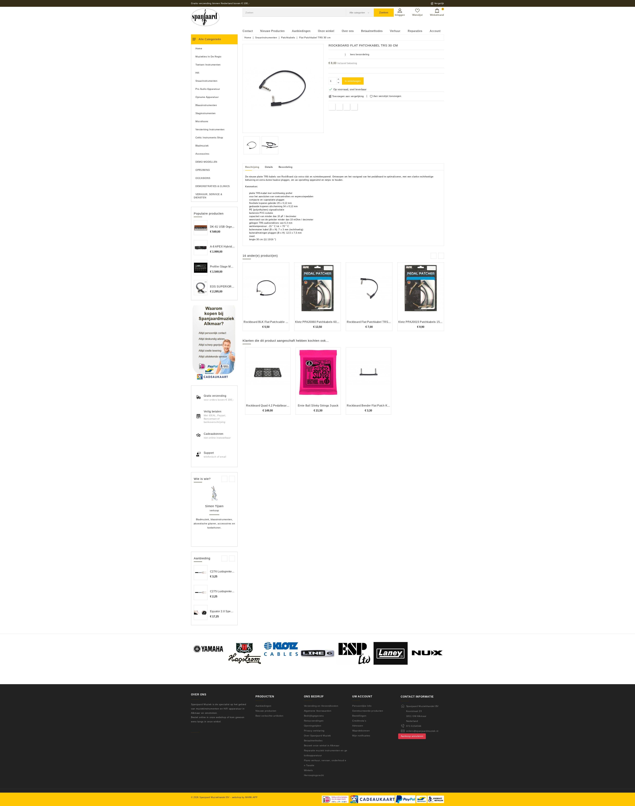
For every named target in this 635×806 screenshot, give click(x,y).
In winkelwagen (353, 81)
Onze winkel (326, 31)
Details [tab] (269, 167)
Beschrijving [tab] (252, 167)
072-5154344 (414, 726)
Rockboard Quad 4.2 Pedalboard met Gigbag (275, 405)
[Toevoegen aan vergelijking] (265, 293)
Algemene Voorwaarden (317, 710)
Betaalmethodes (372, 31)
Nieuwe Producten (272, 31)
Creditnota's (359, 720)
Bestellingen (359, 715)
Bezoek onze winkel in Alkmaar (321, 745)
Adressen (357, 725)
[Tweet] (339, 106)
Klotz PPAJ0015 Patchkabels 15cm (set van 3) (428, 322)
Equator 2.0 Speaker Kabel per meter (234, 611)
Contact (248, 31)
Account (435, 31)
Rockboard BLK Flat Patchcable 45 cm (268, 322)
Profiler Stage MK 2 (222, 266)
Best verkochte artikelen (269, 715)
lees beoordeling (359, 54)
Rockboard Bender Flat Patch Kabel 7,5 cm (374, 405)
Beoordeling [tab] (286, 167)
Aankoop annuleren (412, 736)
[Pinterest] (354, 106)
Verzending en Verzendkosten (321, 706)
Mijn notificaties (361, 735)
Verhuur (395, 31)
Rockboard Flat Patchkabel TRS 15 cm (372, 322)
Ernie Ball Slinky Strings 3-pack (318, 405)
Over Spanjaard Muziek (317, 735)
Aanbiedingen (301, 31)
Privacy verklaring (314, 730)
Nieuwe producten (265, 710)
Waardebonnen (361, 730)
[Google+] (347, 106)
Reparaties (415, 31)
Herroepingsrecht (314, 775)
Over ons (348, 31)
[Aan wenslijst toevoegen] (256, 293)
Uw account (362, 696)
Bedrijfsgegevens (314, 715)
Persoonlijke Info (362, 706)
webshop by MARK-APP (245, 797)
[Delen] (332, 106)
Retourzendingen (314, 720)
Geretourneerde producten (367, 710)
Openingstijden (312, 725)
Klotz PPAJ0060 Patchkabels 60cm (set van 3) (325, 322)
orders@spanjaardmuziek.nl (422, 731)
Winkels (308, 770)
